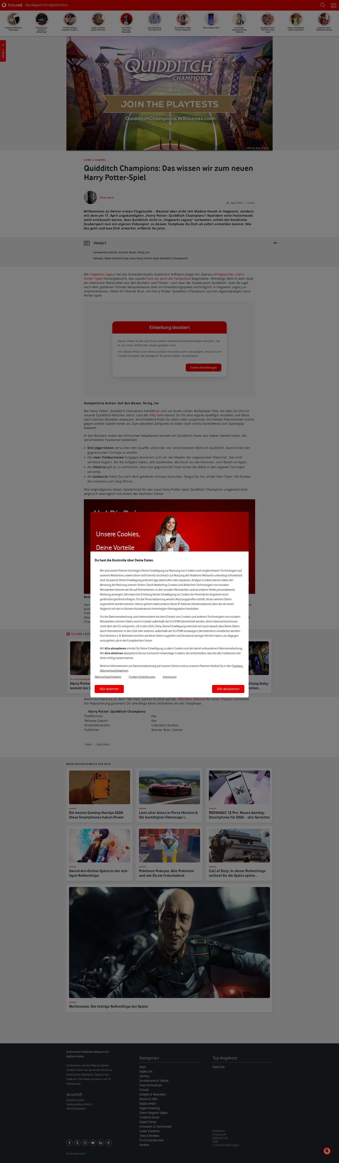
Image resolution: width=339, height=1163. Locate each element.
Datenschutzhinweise (108, 677)
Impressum (170, 677)
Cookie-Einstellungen (142, 677)
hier (156, 580)
